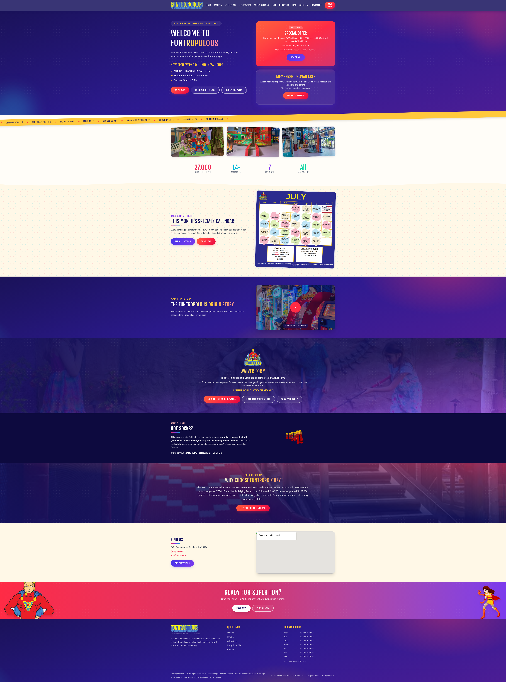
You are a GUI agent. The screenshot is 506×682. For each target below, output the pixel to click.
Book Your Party (234, 90)
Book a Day (206, 241)
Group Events (245, 5)
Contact (302, 5)
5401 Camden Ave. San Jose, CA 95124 (287, 675)
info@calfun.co (178, 555)
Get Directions (182, 563)
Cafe (274, 5)
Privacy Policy (176, 677)
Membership (284, 5)
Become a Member (295, 95)
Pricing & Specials (261, 5)
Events (230, 637)
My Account (317, 5)
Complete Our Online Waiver (222, 399)
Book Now (330, 5)
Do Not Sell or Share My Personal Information (202, 677)
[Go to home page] (187, 5)
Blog (294, 5)
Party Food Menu (235, 645)
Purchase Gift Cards (205, 90)
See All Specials (183, 241)
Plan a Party (263, 608)
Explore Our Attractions (252, 508)
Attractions (230, 5)
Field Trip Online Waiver (258, 399)
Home (208, 5)
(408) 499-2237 (178, 551)
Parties (217, 5)
